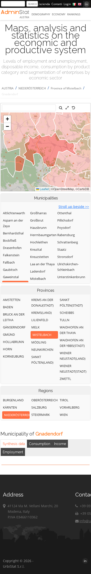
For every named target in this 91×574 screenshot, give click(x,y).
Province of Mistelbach (66, 88)
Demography (41, 14)
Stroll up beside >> (73, 206)
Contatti (56, 4)
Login (67, 4)
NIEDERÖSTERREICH (32, 88)
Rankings (73, 14)
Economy (58, 14)
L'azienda (43, 4)
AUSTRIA (8, 88)
